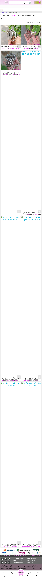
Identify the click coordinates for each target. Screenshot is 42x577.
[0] (38, 2)
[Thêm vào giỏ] (19, 46)
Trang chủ (4, 12)
